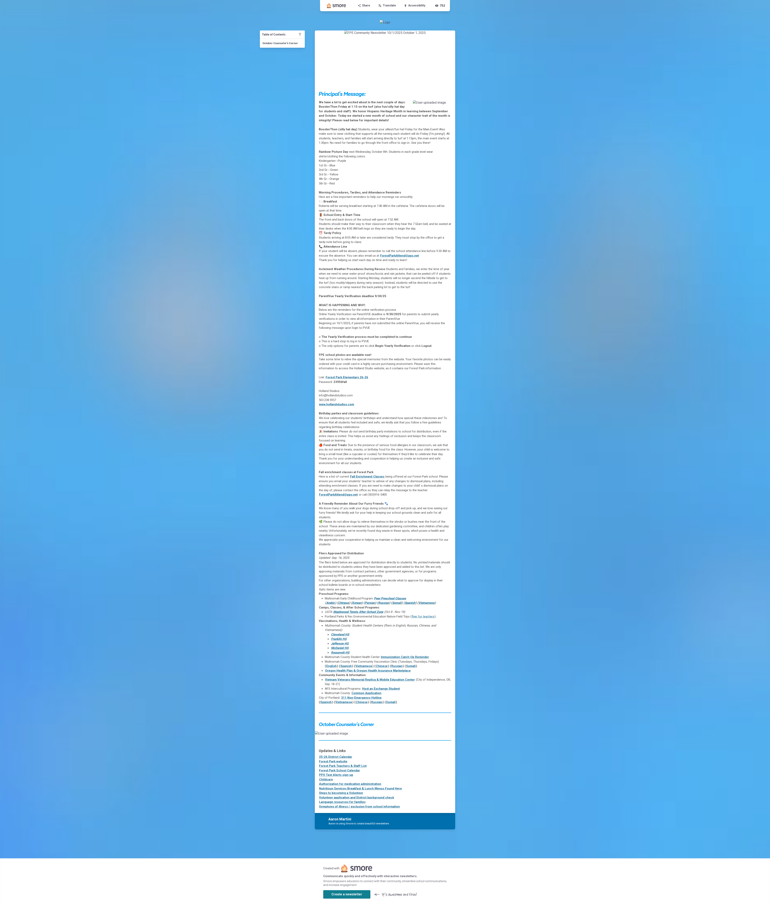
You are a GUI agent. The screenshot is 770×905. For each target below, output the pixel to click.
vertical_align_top (300, 34)
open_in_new (439, 104)
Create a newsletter (346, 894)
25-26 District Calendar (335, 757)
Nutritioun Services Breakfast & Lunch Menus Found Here (360, 788)
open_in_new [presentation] (444, 735)
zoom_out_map (447, 104)
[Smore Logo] (336, 5)
